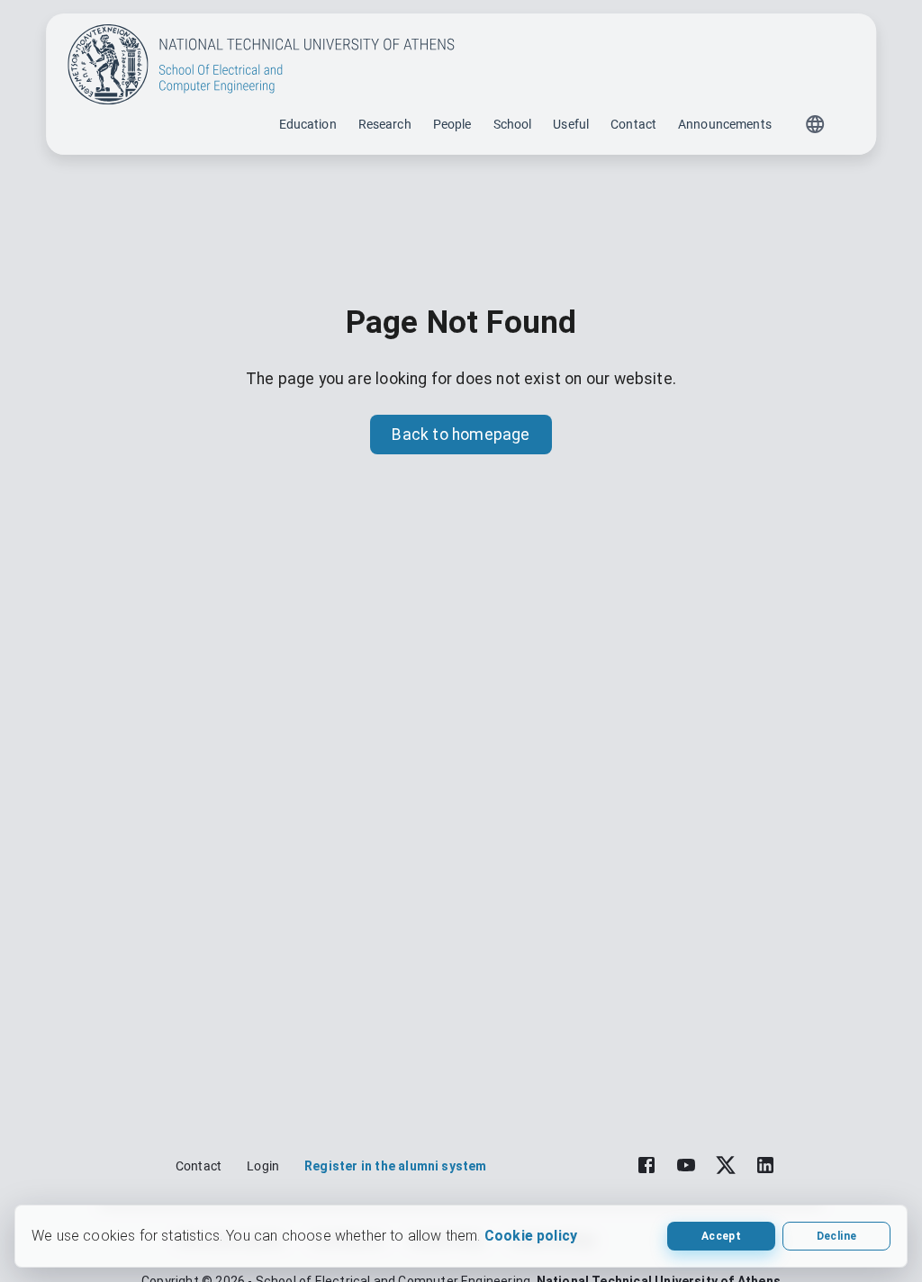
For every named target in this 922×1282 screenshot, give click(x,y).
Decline (836, 1236)
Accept (721, 1236)
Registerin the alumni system (395, 1166)
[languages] (815, 124)
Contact (633, 124)
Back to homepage (460, 435)
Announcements (725, 124)
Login (263, 1166)
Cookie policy (530, 1235)
